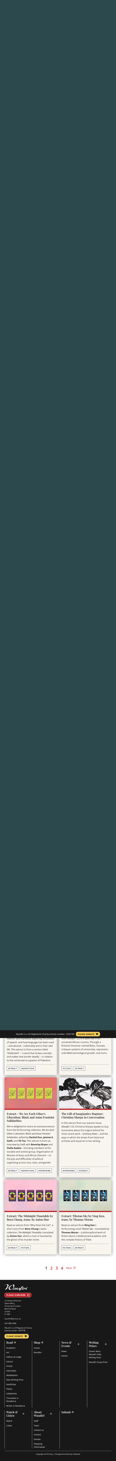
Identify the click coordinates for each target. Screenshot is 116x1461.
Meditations (12, 1375)
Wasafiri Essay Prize (98, 1362)
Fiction (9, 1366)
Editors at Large (13, 1357)
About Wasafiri (39, 1413)
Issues (37, 1348)
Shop (37, 1342)
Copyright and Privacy (44, 1454)
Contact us (39, 1430)
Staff (36, 1421)
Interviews (11, 1370)
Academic (11, 1348)
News (64, 1351)
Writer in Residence (15, 1405)
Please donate (86, 1034)
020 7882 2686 (10, 1323)
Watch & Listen (12, 1413)
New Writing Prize (14, 1379)
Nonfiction (11, 1384)
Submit (66, 1412)
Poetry (9, 1389)
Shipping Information (39, 1445)
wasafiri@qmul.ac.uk (13, 1318)
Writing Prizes (94, 1344)
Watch (9, 1421)
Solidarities (11, 1393)
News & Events (66, 1344)
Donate (37, 1439)
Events (64, 1355)
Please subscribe (15, 1295)
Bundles (38, 1352)
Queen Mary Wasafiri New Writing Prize (95, 1354)
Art (7, 1352)
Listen (9, 1425)
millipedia (76, 1454)
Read (9, 1342)
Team (36, 1425)
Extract (9, 1361)
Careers (37, 1434)
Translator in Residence (12, 1399)
